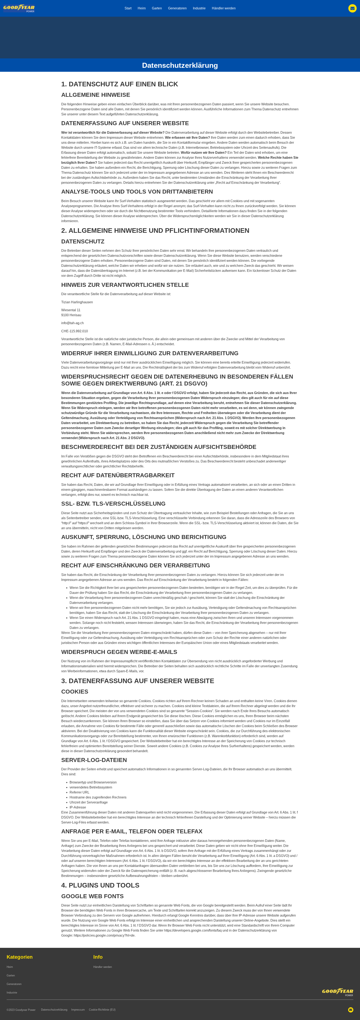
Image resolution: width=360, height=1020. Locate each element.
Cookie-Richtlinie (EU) (102, 1009)
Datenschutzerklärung (54, 1009)
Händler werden (224, 8)
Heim (142, 8)
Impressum (78, 1009)
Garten (157, 8)
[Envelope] (352, 8)
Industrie (199, 8)
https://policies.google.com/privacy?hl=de (104, 935)
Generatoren (177, 8)
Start (128, 8)
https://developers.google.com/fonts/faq (193, 930)
